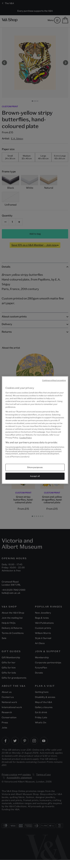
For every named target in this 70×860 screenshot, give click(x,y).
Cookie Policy (25, 438)
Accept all (35, 476)
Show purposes (35, 467)
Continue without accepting (54, 380)
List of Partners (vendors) (17, 456)
